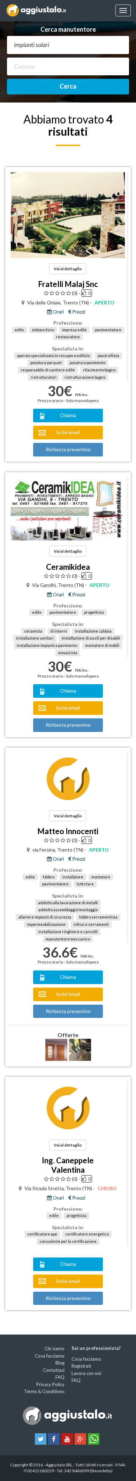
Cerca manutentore (68, 29)
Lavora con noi (86, 1373)
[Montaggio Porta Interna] (56, 1049)
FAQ (60, 1377)
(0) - (76, 293)
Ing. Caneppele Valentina (68, 1165)
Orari (58, 312)
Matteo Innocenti (67, 831)
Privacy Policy (50, 1384)
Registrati (81, 1366)
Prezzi (78, 312)
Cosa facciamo (50, 1356)
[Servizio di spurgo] (80, 1049)
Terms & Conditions (44, 1391)
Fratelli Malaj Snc (68, 284)
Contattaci (54, 1370)
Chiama (68, 415)
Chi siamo (55, 1348)
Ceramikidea (68, 567)
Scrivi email (68, 432)
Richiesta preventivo (68, 449)
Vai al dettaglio (68, 268)
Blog (60, 1363)
